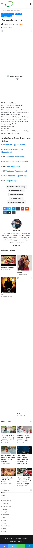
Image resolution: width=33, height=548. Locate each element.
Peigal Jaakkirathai (7, 267)
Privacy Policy (12, 541)
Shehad (6, 24)
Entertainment (6, 506)
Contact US (21, 541)
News (4, 523)
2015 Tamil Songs (20, 119)
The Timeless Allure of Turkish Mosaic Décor (7, 480)
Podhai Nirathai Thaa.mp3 (17, 161)
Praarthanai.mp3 (12, 166)
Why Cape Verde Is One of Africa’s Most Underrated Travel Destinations (8, 438)
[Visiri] (24, 344)
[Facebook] (5, 208)
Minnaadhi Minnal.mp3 (15, 157)
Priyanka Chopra (17, 194)
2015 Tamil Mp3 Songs (13, 10)
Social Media (6, 526)
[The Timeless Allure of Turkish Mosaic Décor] (8, 472)
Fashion (4, 509)
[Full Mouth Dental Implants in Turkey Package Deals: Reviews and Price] (24, 429)
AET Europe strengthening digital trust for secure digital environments (22, 459)
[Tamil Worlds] (9, 4)
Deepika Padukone (16, 191)
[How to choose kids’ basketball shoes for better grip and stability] (8, 450)
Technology (5, 514)
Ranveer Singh (17, 198)
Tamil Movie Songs (7, 16)
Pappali (19, 272)
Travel (4, 531)
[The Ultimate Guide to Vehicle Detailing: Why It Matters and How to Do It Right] (24, 472)
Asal (2, 294)
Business (5, 498)
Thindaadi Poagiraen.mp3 (16, 176)
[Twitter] (9, 208)
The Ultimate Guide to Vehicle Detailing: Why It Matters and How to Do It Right (24, 481)
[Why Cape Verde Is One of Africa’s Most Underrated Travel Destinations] (8, 429)
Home (4, 10)
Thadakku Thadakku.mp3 (16, 171)
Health (4, 517)
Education (5, 503)
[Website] (14, 246)
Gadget (4, 512)
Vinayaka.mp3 (11, 180)
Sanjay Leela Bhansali (16, 202)
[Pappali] (24, 263)
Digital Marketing (7, 500)
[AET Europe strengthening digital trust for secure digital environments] (24, 450)
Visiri (19, 414)
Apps (3, 495)
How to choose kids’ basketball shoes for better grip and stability (8, 458)
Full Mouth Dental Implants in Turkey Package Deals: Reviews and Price (23, 438)
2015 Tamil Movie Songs (16, 187)
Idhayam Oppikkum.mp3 (15, 145)
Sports (4, 528)
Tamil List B (18, 14)
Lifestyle (5, 520)
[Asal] (8, 285)
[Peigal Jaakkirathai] (8, 260)
